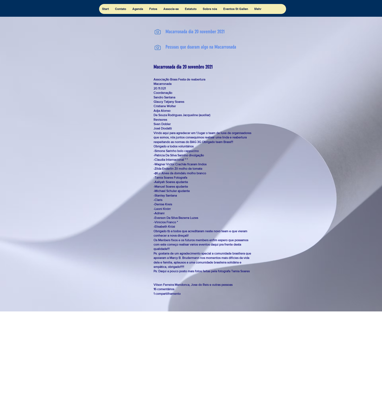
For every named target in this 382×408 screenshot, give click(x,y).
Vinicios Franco (165, 222)
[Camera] (158, 32)
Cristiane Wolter (165, 106)
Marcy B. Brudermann (184, 257)
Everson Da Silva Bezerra (172, 217)
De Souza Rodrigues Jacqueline (176, 115)
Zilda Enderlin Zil (166, 168)
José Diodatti (163, 128)
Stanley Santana (166, 195)
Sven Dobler (162, 124)
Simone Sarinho (165, 151)
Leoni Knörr (163, 208)
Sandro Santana (164, 97)
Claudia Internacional (169, 159)
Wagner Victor (164, 164)
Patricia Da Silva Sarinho (171, 155)
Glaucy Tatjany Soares (169, 101)
